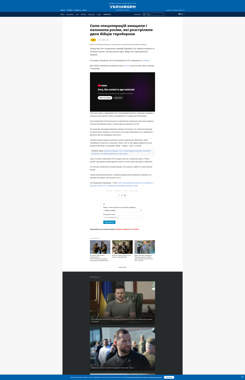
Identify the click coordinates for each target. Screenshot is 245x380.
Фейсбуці (145, 60)
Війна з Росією (134, 190)
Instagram (126, 229)
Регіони (83, 14)
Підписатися (109, 222)
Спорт (99, 14)
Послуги (62, 10)
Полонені (109, 190)
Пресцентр (77, 10)
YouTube (135, 229)
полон (127, 66)
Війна (62, 14)
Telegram (118, 229)
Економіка (70, 14)
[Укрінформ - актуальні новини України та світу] (122, 7)
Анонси (84, 10)
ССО (125, 190)
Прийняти (169, 377)
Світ (77, 14)
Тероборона (118, 190)
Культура (91, 14)
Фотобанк (70, 10)
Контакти (137, 14)
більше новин (122, 267)
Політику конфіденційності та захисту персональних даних (143, 377)
